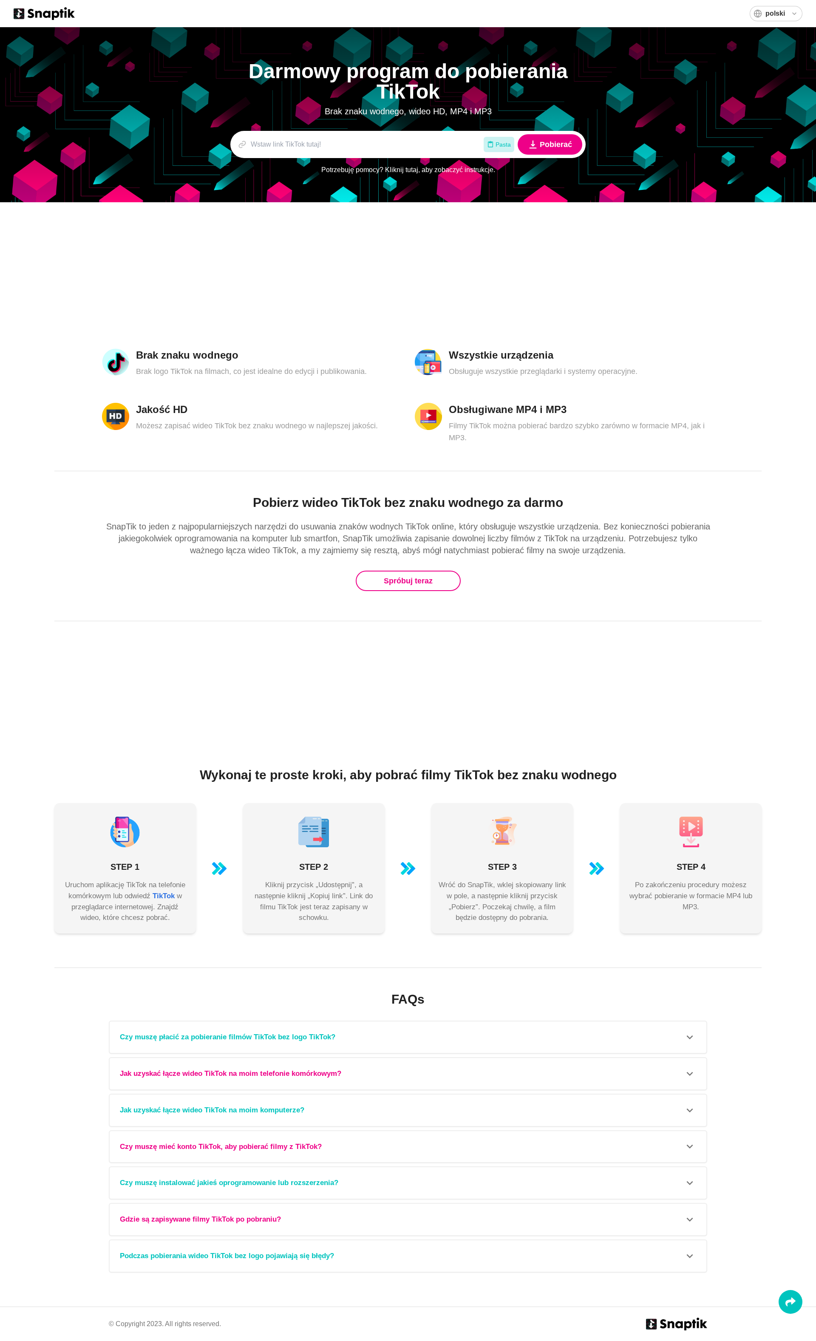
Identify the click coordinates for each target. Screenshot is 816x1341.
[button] (408, 1037)
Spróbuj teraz (408, 581)
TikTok (164, 895)
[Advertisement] (357, 275)
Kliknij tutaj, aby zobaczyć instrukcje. (440, 169)
